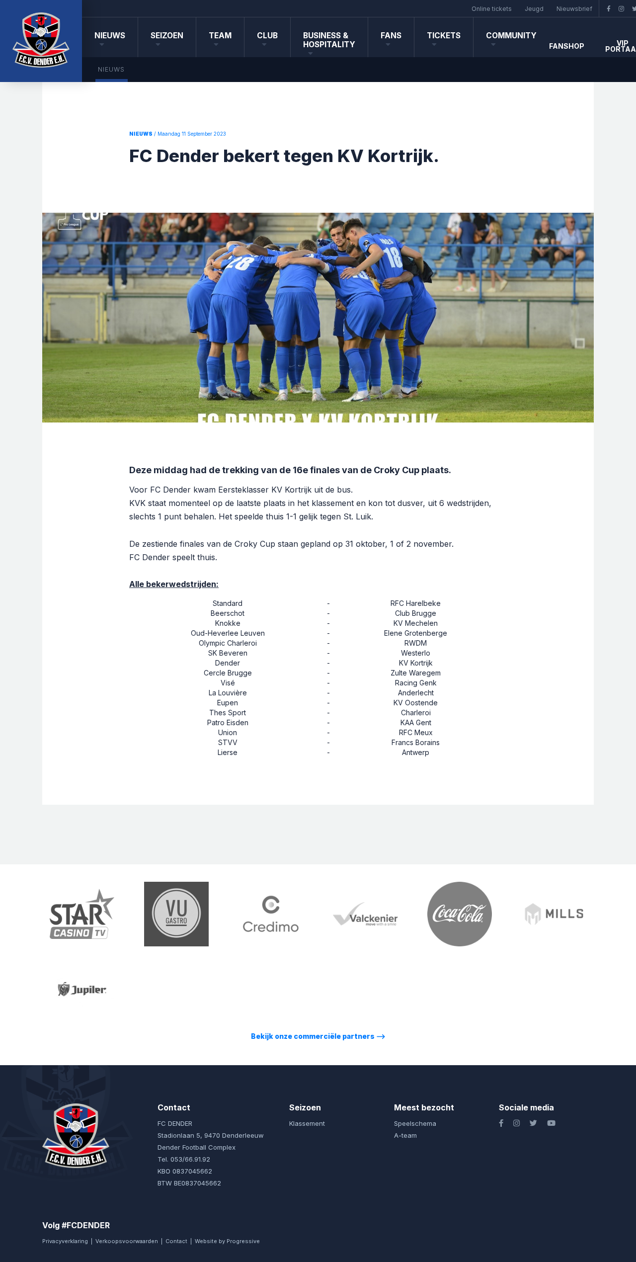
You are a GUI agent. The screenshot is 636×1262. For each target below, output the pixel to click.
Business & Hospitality (329, 40)
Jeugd (534, 8)
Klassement (307, 1123)
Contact (176, 1241)
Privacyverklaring (65, 1241)
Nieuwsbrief (574, 8)
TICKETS (444, 35)
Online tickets (492, 8)
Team (220, 35)
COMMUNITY (511, 35)
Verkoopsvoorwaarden (126, 1241)
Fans (391, 35)
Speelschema (415, 1123)
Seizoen (167, 35)
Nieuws (109, 35)
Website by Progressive (227, 1241)
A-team (405, 1135)
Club (267, 35)
